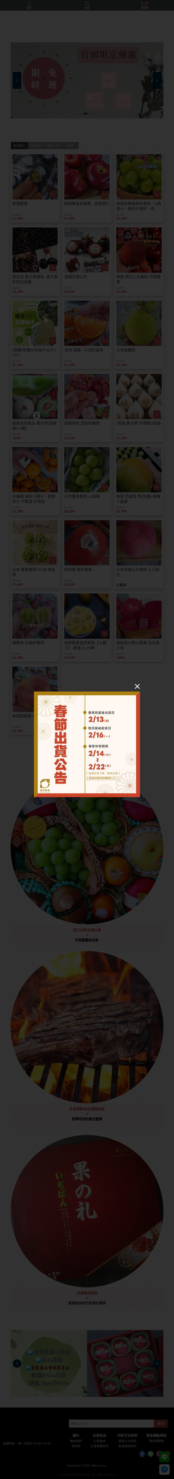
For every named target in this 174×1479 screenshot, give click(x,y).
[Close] (137, 686)
